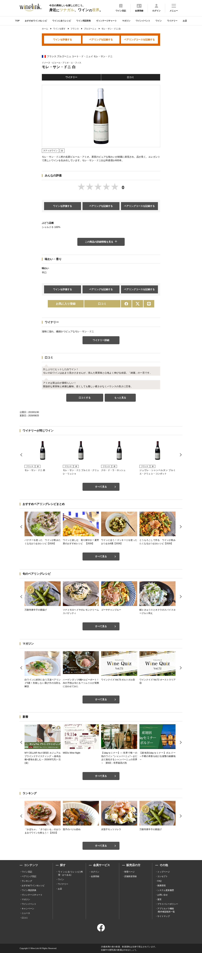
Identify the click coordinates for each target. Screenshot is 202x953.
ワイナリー (172, 21)
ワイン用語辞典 (83, 21)
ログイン (95, 872)
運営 (159, 899)
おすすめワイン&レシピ (36, 21)
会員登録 (95, 876)
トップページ (163, 872)
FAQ (159, 881)
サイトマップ (163, 916)
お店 (185, 21)
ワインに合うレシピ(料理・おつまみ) (70, 873)
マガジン (126, 21)
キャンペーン (28, 908)
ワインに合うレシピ (61, 21)
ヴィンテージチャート (106, 21)
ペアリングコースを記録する (139, 39)
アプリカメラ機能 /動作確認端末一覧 (166, 910)
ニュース (26, 913)
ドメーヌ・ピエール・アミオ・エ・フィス (61, 62)
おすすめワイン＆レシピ (33, 885)
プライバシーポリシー (167, 904)
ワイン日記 (27, 872)
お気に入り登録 (66, 303)
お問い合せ (162, 895)
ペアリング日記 (29, 876)
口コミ (130, 77)
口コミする (85, 397)
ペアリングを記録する (101, 39)
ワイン (159, 21)
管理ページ (129, 872)
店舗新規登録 (130, 876)
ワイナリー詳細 (101, 340)
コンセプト (162, 876)
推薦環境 (161, 885)
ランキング (27, 881)
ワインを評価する (62, 39)
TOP (17, 21)
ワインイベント (143, 21)
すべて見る (101, 486)
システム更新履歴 (165, 890)
